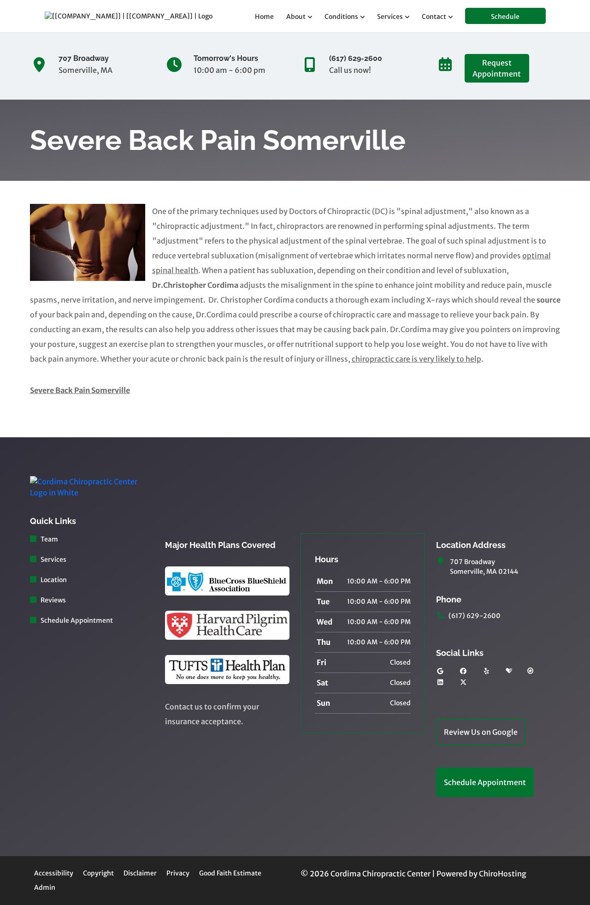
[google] (440, 671)
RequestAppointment (496, 68)
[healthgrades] (509, 671)
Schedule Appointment (77, 620)
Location (54, 580)
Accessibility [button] (53, 873)
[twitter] (463, 682)
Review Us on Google (481, 732)
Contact (434, 16)
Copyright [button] (98, 873)
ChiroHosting (502, 873)
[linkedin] (440, 682)
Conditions (341, 16)
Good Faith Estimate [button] (230, 873)
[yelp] (487, 671)
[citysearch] (530, 671)
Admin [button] (44, 887)
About (296, 16)
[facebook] (463, 671)
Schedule (505, 16)
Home (264, 16)
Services (390, 16)
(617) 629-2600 (474, 616)
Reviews (53, 600)
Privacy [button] (177, 873)
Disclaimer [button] (140, 873)
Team (49, 539)
